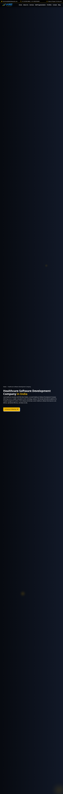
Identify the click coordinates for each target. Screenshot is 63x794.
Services (32, 5)
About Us (25, 5)
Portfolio (49, 5)
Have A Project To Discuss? (55, 1)
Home (20, 5)
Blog (59, 5)
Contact (55, 5)
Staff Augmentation (40, 5)
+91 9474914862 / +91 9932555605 (31, 1)
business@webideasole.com (10, 1)
